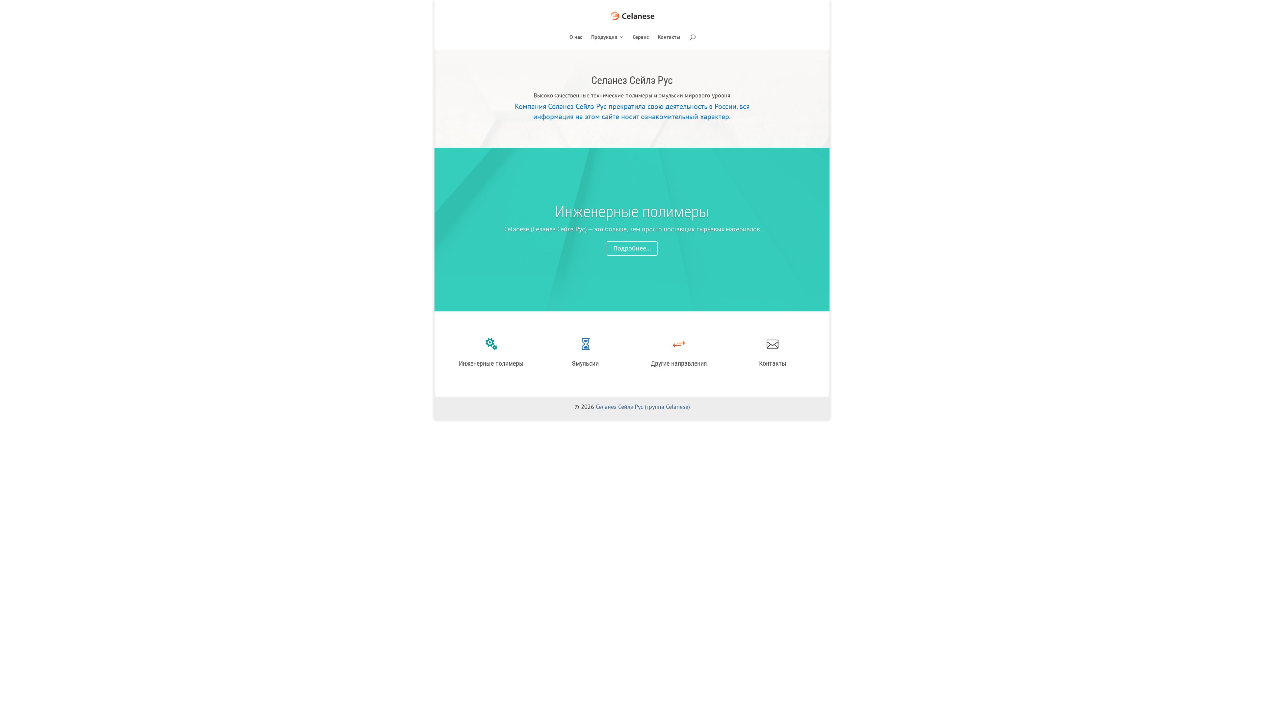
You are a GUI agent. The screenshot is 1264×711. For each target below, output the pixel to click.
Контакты (669, 37)
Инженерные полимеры (632, 211)
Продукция (604, 37)
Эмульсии (585, 363)
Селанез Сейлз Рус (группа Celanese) (643, 406)
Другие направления (679, 363)
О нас (575, 37)
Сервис (641, 37)
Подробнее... (632, 248)
